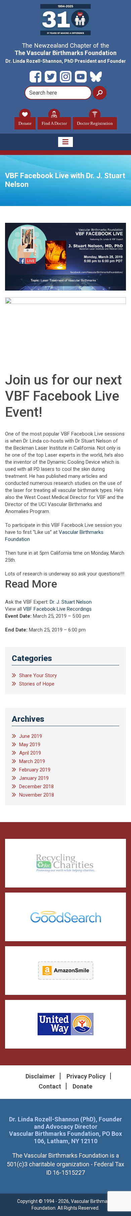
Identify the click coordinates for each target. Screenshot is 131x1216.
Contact (50, 1086)
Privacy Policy (86, 1076)
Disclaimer (40, 1076)
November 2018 (36, 795)
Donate (25, 123)
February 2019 (34, 770)
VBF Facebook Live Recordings (57, 609)
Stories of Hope (36, 684)
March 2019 (32, 761)
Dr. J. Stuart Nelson (71, 602)
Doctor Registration (95, 123)
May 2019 (29, 745)
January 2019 (34, 778)
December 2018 (36, 786)
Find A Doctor (54, 123)
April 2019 (30, 753)
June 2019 (30, 736)
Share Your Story (38, 675)
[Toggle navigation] (65, 142)
